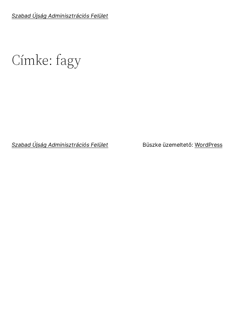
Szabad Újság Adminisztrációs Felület (60, 16)
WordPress (208, 145)
